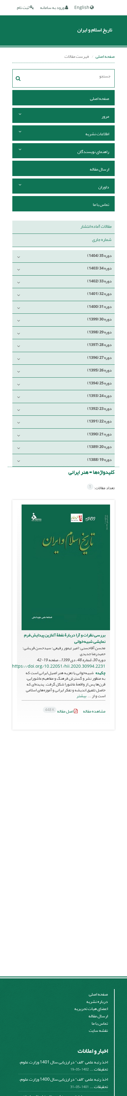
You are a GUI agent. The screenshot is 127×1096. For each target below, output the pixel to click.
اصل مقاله (59, 711)
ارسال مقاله (99, 169)
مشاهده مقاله (94, 711)
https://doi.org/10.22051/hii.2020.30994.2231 (58, 666)
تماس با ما (101, 204)
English (82, 7)
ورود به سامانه (52, 7)
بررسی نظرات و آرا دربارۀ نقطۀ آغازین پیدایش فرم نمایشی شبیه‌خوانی (64, 638)
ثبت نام (23, 7)
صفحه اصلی (105, 56)
